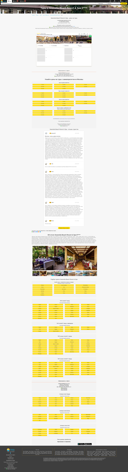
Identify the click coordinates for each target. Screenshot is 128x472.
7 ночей (42, 84)
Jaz (72, 418)
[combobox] (41, 4)
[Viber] (34, 231)
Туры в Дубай (70, 452)
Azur (39, 420)
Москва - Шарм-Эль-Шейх (105, 453)
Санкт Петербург (64, 285)
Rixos (56, 397)
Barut (56, 403)
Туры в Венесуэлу (31, 453)
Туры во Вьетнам (25, 453)
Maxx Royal (88, 397)
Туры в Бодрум (81, 451)
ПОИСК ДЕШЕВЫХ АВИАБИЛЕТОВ (64, 121)
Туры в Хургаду (57, 452)
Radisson (72, 416)
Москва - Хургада (90, 453)
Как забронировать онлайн (10, 463)
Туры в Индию (36, 453)
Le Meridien (56, 433)
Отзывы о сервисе (10, 465)
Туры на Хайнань (81, 453)
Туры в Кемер (75, 451)
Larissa (56, 399)
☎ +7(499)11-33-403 (60, 75)
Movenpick (56, 418)
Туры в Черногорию (48, 453)
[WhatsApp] (32, 231)
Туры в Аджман (81, 452)
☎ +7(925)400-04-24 (67, 75)
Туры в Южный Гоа (71, 454)
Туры (10, 1)
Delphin (88, 401)
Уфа (64, 287)
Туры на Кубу (25, 452)
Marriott (40, 433)
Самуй (72, 312)
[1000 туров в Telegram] (10, 453)
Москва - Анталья (98, 452)
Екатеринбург (85, 285)
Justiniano (39, 401)
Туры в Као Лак (69, 453)
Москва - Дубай (95, 454)
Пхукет (56, 314)
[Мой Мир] (40, 231)
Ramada (39, 431)
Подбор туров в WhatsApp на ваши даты (64, 123)
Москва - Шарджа (101, 454)
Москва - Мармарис (112, 452)
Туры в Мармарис (69, 451)
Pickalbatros (88, 416)
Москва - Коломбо (108, 454)
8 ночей (64, 84)
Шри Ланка (72, 316)
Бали (56, 318)
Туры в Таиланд (37, 451)
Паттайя (56, 312)
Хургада (39, 308)
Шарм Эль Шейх (56, 308)
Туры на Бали (81, 454)
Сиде (40, 306)
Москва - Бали (97, 455)
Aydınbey (72, 403)
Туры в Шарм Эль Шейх (64, 452)
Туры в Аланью (57, 451)
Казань (42, 287)
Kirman (72, 399)
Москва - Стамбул (104, 455)
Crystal (40, 403)
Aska (88, 403)
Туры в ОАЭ (37, 454)
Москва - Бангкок (97, 453)
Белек (72, 304)
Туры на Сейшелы (37, 452)
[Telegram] (35, 231)
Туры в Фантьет (74, 453)
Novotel (40, 418)
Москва (42, 285)
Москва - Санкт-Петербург (97, 451)
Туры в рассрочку (10, 464)
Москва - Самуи (89, 454)
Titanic (40, 397)
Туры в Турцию (31, 451)
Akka (72, 405)
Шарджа (72, 310)
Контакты (10, 456)
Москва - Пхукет (112, 453)
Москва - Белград (112, 455)
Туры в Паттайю (63, 453)
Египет (88, 306)
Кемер (88, 304)
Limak (40, 399)
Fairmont (39, 435)
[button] (91, 39)
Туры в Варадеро (57, 454)
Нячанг (88, 314)
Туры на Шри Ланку (48, 451)
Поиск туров (124, 3)
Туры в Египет (42, 451)
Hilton (88, 418)
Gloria (56, 401)
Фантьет (39, 316)
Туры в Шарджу (75, 452)
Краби (88, 312)
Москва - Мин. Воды (90, 452)
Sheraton (39, 416)
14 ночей (63, 88)
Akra (56, 405)
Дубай (40, 310)
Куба (88, 316)
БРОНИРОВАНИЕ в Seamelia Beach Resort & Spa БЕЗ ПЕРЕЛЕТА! (64, 118)
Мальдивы (39, 318)
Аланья (56, 304)
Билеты (23, 1)
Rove (88, 429)
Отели (16, 1)
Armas (40, 405)
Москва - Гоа (113, 454)
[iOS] (88, 444)
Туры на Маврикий (44, 452)
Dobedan (72, 401)
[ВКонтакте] (37, 231)
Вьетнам (72, 314)
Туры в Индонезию (42, 453)
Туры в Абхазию (25, 451)
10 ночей (42, 86)
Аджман (56, 310)
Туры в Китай (49, 452)
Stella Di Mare (88, 414)
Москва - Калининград (105, 451)
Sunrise (72, 414)
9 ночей (85, 84)
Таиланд (39, 312)
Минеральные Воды (85, 287)
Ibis (72, 433)
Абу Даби (88, 308)
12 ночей (85, 86)
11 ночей (63, 86)
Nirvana (72, 397)
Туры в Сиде (77, 454)
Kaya (88, 399)
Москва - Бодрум (105, 452)
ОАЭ (72, 308)
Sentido (56, 416)
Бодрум (56, 306)
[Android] (81, 444)
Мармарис (72, 306)
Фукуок (56, 316)
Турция (40, 304)
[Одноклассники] (39, 231)
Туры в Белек (63, 451)
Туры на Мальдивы (31, 452)
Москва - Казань (113, 451)
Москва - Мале (90, 455)
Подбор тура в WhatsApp (11, 468)
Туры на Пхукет (57, 453)
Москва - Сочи (89, 451)
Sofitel (56, 429)
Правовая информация (10, 466)
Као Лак (39, 314)
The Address (40, 429)
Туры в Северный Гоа (64, 454)
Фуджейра (88, 310)
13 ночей (42, 88)
